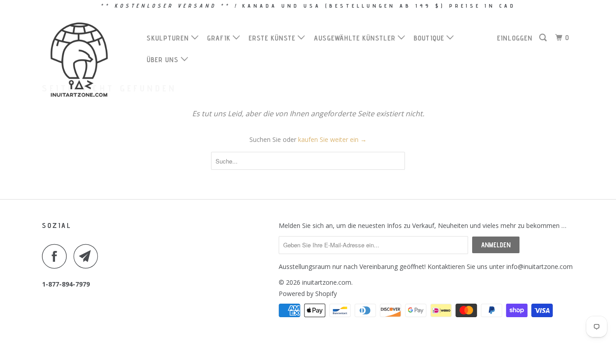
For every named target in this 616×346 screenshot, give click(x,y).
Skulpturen (169, 38)
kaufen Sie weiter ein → (332, 139)
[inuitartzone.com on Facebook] (57, 256)
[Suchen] (544, 37)
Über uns (164, 59)
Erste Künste (273, 38)
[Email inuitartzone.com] (88, 256)
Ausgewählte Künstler (356, 38)
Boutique (430, 38)
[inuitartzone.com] (88, 60)
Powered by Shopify (308, 293)
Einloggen (515, 38)
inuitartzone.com (326, 282)
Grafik (220, 38)
